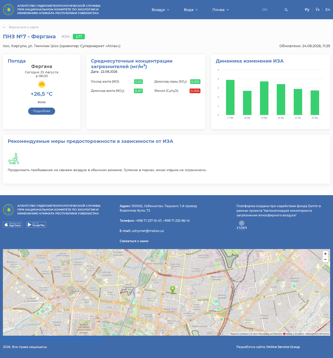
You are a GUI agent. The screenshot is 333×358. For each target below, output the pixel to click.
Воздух (158, 10)
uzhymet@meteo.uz (148, 231)
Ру (307, 10)
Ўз (317, 10)
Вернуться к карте (24, 27)
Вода (188, 10)
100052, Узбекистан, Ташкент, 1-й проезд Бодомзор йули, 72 (51, 339)
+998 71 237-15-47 (148, 220)
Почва (218, 10)
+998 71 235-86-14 (176, 220)
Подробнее (41, 111)
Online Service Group (283, 347)
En (327, 10)
